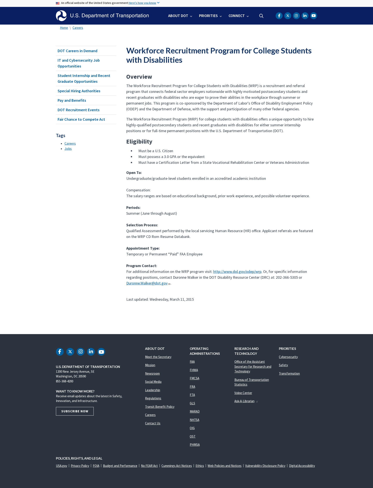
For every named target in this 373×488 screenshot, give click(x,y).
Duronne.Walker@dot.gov (147, 283)
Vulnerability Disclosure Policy (265, 466)
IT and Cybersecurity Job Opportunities (79, 63)
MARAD (195, 411)
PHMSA (195, 445)
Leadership (152, 390)
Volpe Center (243, 393)
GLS (192, 403)
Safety (283, 365)
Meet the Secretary (158, 357)
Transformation (289, 373)
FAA (192, 362)
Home (64, 28)
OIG (192, 428)
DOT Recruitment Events (79, 109)
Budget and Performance (120, 466)
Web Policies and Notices (225, 466)
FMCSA (194, 378)
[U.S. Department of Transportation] (102, 15)
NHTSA (194, 420)
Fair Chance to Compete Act (81, 119)
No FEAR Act (149, 466)
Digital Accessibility (302, 466)
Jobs (68, 148)
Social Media (153, 382)
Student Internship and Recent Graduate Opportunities (84, 78)
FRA (192, 387)
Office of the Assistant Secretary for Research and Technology (252, 366)
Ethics (200, 466)
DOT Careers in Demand (77, 50)
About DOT (178, 15)
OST (193, 436)
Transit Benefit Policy (159, 407)
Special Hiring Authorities (79, 90)
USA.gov (61, 466)
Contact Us (152, 423)
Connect (237, 15)
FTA (192, 395)
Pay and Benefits (72, 100)
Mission (150, 365)
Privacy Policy (80, 466)
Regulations (153, 398)
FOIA (96, 466)
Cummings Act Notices (176, 466)
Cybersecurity (288, 357)
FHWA (194, 370)
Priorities (208, 15)
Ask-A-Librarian (244, 401)
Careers (78, 28)
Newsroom (152, 373)
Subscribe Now (74, 411)
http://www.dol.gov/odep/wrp (237, 271)
